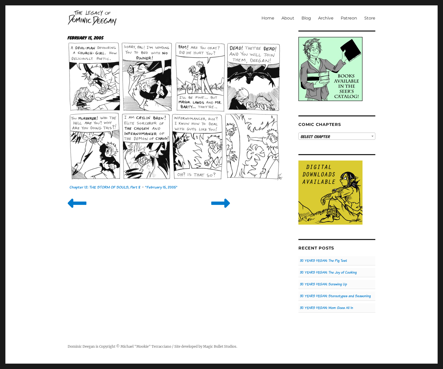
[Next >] (220, 209)
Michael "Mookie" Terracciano (145, 346)
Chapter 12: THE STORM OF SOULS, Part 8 (104, 187)
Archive (326, 18)
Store (369, 18)
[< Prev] (77, 209)
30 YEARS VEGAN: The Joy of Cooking (328, 272)
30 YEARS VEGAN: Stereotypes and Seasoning (335, 296)
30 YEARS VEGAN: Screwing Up (323, 284)
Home (267, 18)
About (287, 18)
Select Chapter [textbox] (315, 136)
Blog (306, 18)
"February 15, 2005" (161, 187)
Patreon (349, 18)
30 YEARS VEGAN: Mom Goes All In (326, 307)
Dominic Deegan (81, 346)
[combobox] (336, 136)
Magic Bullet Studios (219, 346)
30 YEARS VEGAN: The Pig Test (323, 260)
